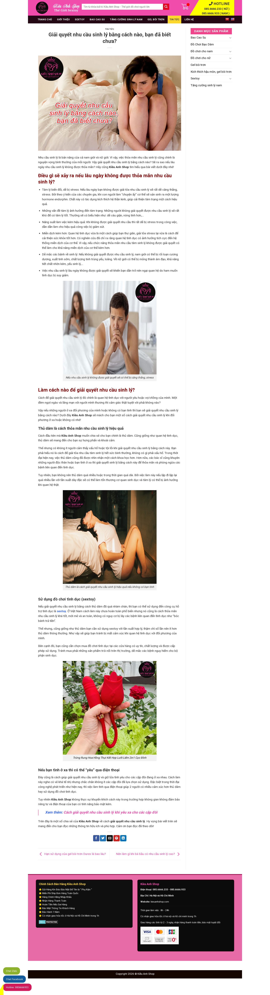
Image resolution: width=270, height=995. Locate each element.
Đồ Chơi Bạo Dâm (202, 44)
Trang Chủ (45, 19)
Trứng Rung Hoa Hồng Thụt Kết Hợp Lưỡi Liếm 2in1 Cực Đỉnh (109, 757)
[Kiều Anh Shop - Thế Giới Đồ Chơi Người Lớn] (42, 7)
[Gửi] (166, 7)
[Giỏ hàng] (177, 8)
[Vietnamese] (226, 19)
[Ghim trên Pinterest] (116, 838)
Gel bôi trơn (156, 19)
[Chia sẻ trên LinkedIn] (123, 838)
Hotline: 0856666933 (17, 987)
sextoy (61, 611)
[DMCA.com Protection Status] (48, 921)
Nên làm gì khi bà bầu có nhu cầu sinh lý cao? (146, 854)
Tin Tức (174, 19)
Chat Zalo (11, 971)
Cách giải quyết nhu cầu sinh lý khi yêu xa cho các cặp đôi (110, 812)
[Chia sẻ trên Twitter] (103, 838)
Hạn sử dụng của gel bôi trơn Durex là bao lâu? (74, 854)
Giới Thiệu (63, 19)
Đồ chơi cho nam (202, 51)
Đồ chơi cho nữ (200, 58)
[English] (231, 19)
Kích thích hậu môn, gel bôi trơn (211, 71)
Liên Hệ (189, 19)
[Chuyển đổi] (230, 37)
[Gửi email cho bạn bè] (110, 838)
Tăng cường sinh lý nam (126, 19)
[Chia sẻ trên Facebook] (96, 838)
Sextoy (80, 19)
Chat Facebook (14, 979)
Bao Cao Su (97, 19)
